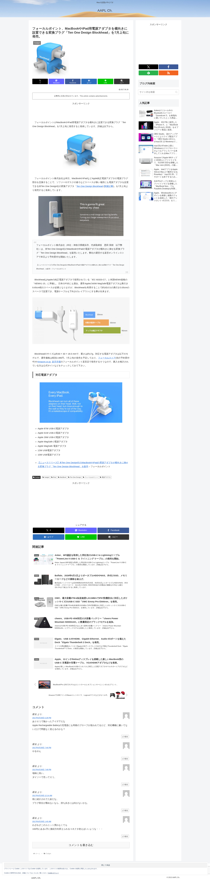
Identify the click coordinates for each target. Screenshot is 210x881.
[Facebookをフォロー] (168, 66)
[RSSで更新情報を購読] (168, 72)
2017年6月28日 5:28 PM (41, 718)
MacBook (63, 477)
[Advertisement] (81, 111)
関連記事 (108, 186)
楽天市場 (56, 362)
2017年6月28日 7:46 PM (41, 748)
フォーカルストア (107, 358)
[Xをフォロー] (148, 66)
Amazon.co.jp (44, 362)
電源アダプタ (106, 477)
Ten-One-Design (75, 477)
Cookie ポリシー (53, 873)
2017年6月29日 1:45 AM (41, 821)
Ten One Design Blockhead (89, 186)
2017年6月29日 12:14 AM (42, 795)
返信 (126, 737)
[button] (122, 81)
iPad (54, 477)
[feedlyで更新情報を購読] (148, 72)
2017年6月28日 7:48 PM (41, 770)
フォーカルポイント (91, 477)
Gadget (37, 477)
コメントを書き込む (81, 845)
